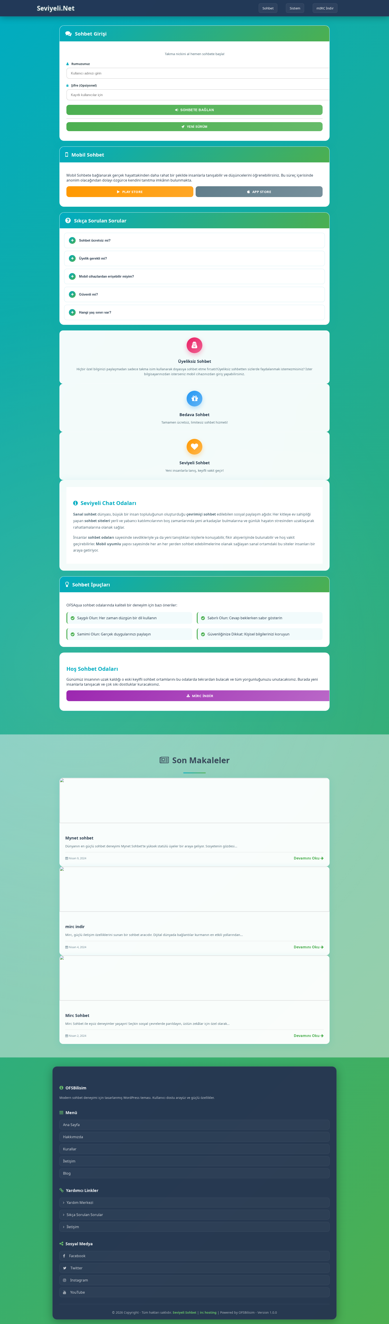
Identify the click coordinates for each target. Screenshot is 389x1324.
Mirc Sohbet (77, 1015)
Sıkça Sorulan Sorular (85, 1214)
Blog (67, 1173)
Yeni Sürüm (197, 126)
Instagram (79, 1280)
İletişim (69, 1161)
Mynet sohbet (79, 838)
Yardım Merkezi (80, 1202)
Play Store (132, 191)
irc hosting (208, 1312)
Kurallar (70, 1149)
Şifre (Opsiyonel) (83, 85)
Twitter (76, 1268)
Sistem (295, 8)
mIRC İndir (325, 8)
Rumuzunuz (80, 64)
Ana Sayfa (71, 1124)
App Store (261, 191)
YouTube (77, 1292)
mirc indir (75, 926)
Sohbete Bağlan (197, 110)
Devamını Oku (307, 858)
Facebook (77, 1255)
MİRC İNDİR (202, 695)
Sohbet (268, 8)
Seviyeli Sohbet (184, 1312)
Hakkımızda (73, 1136)
